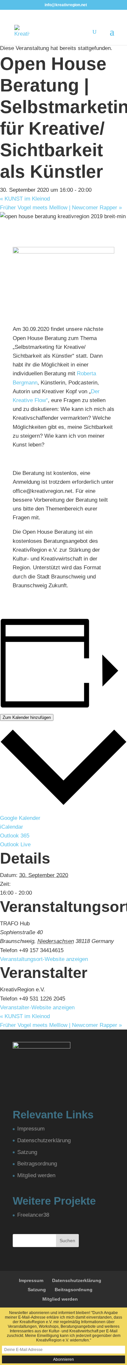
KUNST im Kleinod (25, 199)
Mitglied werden (36, 1175)
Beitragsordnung (37, 1164)
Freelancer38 (33, 1215)
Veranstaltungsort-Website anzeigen (44, 959)
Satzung (27, 1152)
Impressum (31, 1129)
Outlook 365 (14, 836)
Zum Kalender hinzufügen (27, 717)
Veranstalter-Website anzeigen (37, 1007)
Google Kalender (20, 818)
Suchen (67, 1240)
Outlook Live (15, 844)
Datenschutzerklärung (44, 1140)
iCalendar (11, 827)
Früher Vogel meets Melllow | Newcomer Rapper (61, 207)
